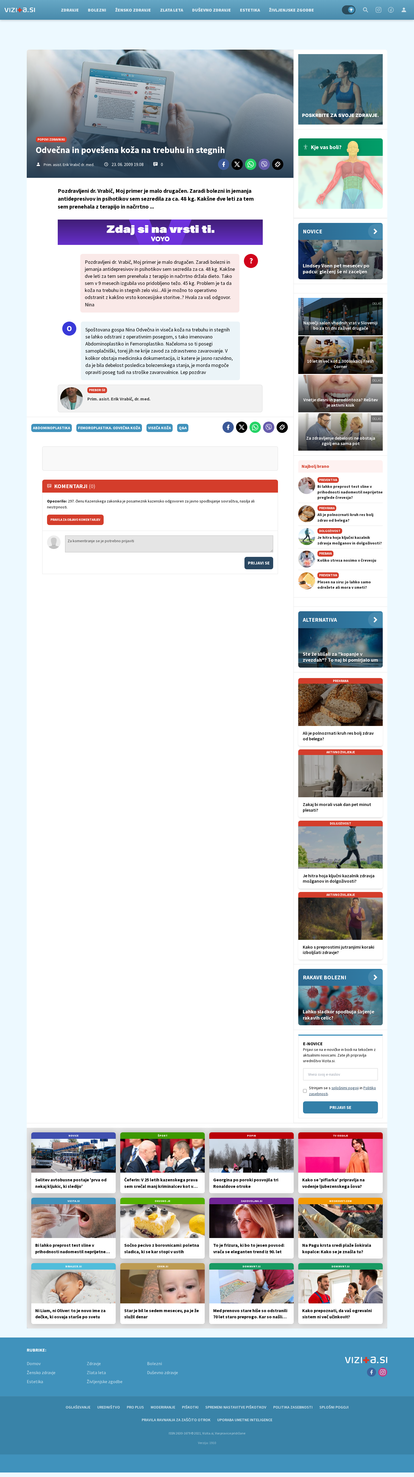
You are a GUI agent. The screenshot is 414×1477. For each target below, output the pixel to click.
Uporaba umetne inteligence (244, 1419)
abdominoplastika (51, 427)
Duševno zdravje (211, 10)
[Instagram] (378, 10)
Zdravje (70, 10)
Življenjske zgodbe (291, 10)
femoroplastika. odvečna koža (109, 427)
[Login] (403, 10)
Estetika (250, 10)
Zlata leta (171, 10)
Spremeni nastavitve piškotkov (235, 1407)
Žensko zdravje (133, 10)
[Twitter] (237, 164)
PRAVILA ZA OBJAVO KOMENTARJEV (75, 520)
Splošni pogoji (334, 1407)
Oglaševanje (78, 1407)
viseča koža (159, 427)
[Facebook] (391, 10)
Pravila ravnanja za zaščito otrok (176, 1419)
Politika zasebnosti (293, 1407)
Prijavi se (259, 563)
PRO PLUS (135, 1407)
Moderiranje (163, 1407)
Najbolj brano (315, 466)
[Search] (365, 10)
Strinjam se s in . (342, 1090)
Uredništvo (108, 1407)
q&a (183, 427)
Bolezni (97, 10)
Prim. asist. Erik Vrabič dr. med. (69, 164)
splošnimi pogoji (345, 1087)
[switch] (348, 9)
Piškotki (190, 1407)
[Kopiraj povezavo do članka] (277, 164)
